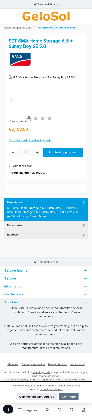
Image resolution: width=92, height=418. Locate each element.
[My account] (84, 410)
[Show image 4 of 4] (49, 118)
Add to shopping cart (63, 152)
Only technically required (36, 396)
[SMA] (46, 59)
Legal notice (77, 364)
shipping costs (41, 372)
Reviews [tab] (13, 234)
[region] (46, 99)
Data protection (57, 364)
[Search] (47, 410)
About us (12, 364)
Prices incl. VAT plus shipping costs (30, 140)
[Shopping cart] (59, 410)
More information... (51, 389)
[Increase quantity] (37, 152)
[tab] (46, 209)
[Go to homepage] (46, 16)
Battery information (33, 364)
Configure (69, 396)
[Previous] (12, 99)
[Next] (80, 99)
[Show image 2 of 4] (35, 118)
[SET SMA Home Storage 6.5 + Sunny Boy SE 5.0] (46, 99)
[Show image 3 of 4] (42, 118)
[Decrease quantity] (13, 152)
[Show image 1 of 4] (29, 118)
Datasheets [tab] (14, 225)
